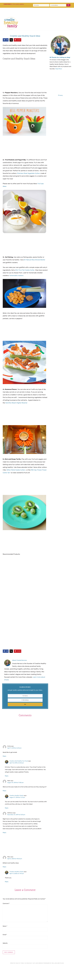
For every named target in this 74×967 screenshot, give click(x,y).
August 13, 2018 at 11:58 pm (15, 782)
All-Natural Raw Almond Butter (35, 260)
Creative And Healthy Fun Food (19, 761)
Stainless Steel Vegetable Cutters (28, 173)
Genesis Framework (44, 963)
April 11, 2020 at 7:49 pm (17, 873)
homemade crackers (16, 275)
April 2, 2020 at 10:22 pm (14, 858)
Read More (58, 69)
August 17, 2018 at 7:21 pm (17, 797)
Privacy (60, 95)
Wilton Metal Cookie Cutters (16, 470)
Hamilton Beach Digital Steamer (16, 403)
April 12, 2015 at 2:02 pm (17, 763)
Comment (6, 903)
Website (5, 943)
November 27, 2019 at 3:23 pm (16, 814)
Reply (4, 756)
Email (5, 934)
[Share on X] (11, 40)
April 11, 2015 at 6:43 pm (14, 748)
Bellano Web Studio (58, 963)
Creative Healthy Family (12, 23)
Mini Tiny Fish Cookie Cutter (24, 270)
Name (5, 926)
